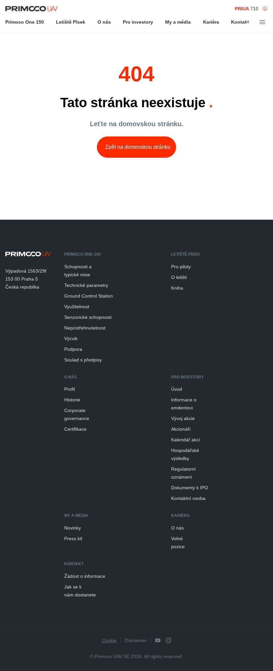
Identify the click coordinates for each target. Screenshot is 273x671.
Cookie (109, 640)
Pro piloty (181, 266)
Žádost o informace (84, 576)
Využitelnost (76, 306)
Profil (69, 389)
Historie (72, 399)
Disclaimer (136, 640)
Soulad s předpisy (83, 359)
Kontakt (240, 22)
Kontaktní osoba (188, 498)
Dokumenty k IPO (189, 487)
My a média (178, 22)
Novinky (72, 528)
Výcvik (71, 338)
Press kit (73, 538)
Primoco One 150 (24, 22)
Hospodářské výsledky (185, 454)
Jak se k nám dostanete (80, 590)
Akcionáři (180, 429)
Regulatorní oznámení (183, 473)
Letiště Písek (70, 22)
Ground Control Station (88, 296)
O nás (104, 22)
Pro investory (138, 22)
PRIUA (242, 8)
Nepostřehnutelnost (85, 328)
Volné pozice (178, 542)
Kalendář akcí (185, 439)
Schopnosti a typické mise (78, 270)
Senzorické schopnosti (88, 317)
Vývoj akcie (183, 418)
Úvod (176, 389)
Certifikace (75, 429)
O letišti (179, 277)
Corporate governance (76, 414)
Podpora (73, 349)
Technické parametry (86, 285)
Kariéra (211, 22)
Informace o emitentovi (183, 403)
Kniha (177, 288)
